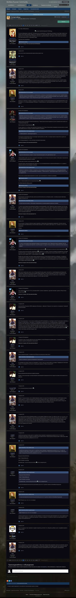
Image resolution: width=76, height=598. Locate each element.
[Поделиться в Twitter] (9, 581)
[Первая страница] (7, 25)
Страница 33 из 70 (44, 25)
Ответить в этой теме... (18, 571)
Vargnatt (12, 98)
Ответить (63, 21)
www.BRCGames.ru (21, 5)
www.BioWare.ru (11, 5)
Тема (27, 594)
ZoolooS (12, 533)
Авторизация (58, 16)
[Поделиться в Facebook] (11, 581)
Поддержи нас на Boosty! (46, 5)
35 (27, 25)
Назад (10, 25)
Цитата (22, 46)
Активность (35, 5)
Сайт (29, 5)
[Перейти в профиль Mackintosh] (8, 17)
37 (31, 25)
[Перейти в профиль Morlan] (12, 113)
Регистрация (65, 1)
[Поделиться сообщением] (68, 28)
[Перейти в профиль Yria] (12, 73)
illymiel (12, 311)
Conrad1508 (12, 388)
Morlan (12, 117)
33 (23, 25)
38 (33, 25)
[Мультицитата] (19, 46)
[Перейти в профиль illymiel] (12, 307)
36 (29, 25)
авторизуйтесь (44, 566)
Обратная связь (46, 594)
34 (25, 25)
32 (21, 25)
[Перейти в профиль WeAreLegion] (12, 54)
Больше (55, 6)
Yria (13, 80)
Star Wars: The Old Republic (30, 18)
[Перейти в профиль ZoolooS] (12, 529)
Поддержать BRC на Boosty (38, 14)
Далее (36, 25)
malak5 (12, 435)
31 (19, 25)
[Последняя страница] (39, 25)
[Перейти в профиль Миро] (12, 153)
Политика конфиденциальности (35, 594)
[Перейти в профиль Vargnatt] (12, 93)
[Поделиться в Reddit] (7, 581)
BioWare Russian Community (17, 2)
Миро (12, 157)
